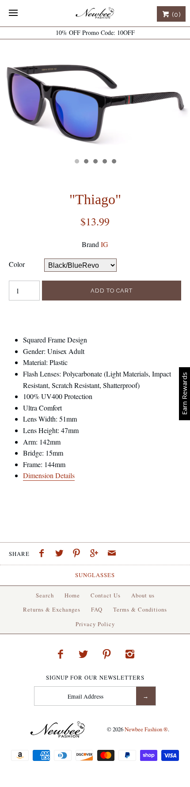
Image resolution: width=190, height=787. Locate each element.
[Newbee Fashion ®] (95, 13)
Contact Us (106, 595)
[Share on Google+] (96, 554)
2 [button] (85, 162)
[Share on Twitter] (61, 554)
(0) (175, 15)
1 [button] (76, 162)
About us (143, 595)
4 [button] (104, 162)
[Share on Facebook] (44, 554)
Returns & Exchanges (51, 609)
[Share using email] (112, 554)
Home (72, 595)
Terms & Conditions (140, 609)
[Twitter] (83, 654)
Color (17, 264)
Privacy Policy (95, 624)
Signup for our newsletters (95, 677)
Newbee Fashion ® (146, 729)
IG (104, 244)
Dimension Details (49, 475)
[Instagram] (130, 654)
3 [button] (95, 162)
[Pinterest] (107, 654)
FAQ (97, 609)
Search (45, 595)
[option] (95, 96)
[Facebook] (60, 654)
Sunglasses (95, 575)
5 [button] (113, 162)
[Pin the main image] (79, 554)
